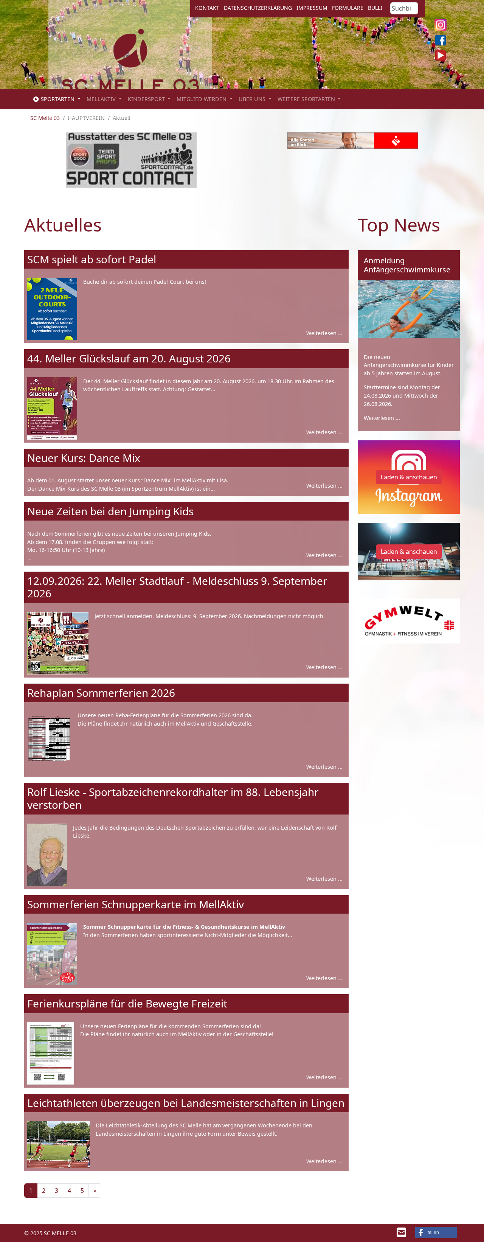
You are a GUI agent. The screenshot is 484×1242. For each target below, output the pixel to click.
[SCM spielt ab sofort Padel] (52, 309)
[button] (436, 1232)
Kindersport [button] (147, 99)
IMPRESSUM (311, 7)
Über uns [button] (253, 99)
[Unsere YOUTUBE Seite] (440, 55)
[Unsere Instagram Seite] (440, 25)
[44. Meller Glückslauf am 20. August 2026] (52, 408)
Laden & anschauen (409, 477)
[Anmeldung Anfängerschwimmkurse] (409, 309)
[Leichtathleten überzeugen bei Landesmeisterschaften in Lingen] (58, 1144)
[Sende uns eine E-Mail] (401, 1234)
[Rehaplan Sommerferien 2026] (49, 742)
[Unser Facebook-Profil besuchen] (440, 40)
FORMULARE (347, 7)
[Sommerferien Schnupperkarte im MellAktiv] (52, 954)
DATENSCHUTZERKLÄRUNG (258, 7)
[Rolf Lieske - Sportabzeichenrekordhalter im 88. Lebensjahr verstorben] (47, 855)
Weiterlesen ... (382, 417)
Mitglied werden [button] (202, 99)
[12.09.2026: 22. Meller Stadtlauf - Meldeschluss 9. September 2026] (57, 643)
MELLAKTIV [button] (102, 99)
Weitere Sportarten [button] (307, 99)
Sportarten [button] (57, 99)
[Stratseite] (130, 66)
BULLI (375, 7)
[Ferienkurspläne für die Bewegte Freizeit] (50, 1053)
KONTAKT (207, 7)
